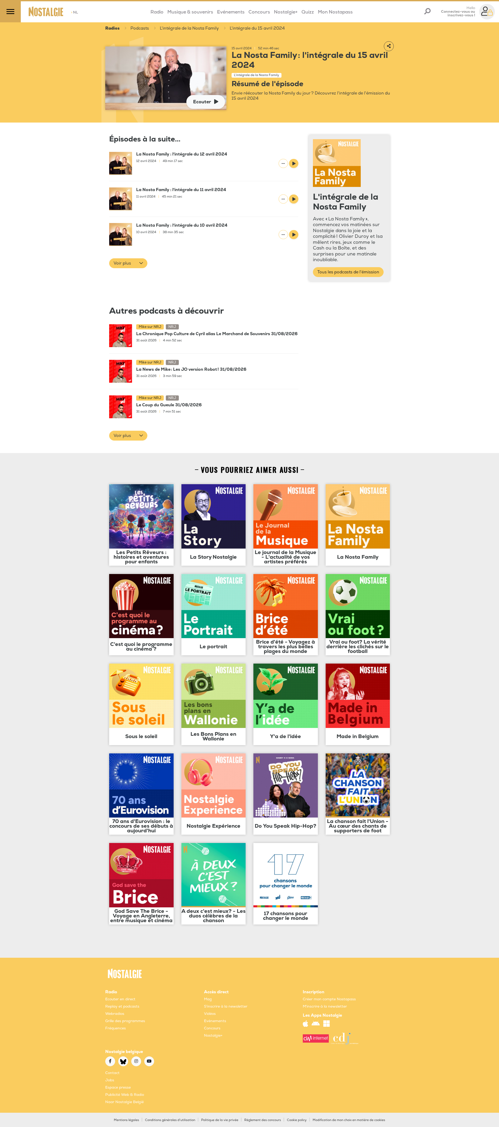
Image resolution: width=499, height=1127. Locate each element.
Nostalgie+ (286, 12)
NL (74, 12)
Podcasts (139, 28)
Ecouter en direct (120, 999)
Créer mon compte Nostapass (329, 999)
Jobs (109, 1080)
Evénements (231, 12)
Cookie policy (297, 1120)
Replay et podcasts (122, 1006)
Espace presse (118, 1087)
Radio (156, 12)
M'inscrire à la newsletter (325, 1006)
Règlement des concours (262, 1120)
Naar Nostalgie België (124, 1102)
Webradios (114, 1013)
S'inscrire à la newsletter (225, 1006)
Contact (112, 1073)
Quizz (307, 12)
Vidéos (210, 1013)
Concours (259, 12)
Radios (112, 28)
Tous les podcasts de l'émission (348, 272)
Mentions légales (126, 1120)
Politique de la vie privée (219, 1120)
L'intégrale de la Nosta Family (189, 28)
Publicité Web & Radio (124, 1094)
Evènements (215, 1021)
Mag (208, 999)
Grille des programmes (125, 1021)
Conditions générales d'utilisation (170, 1120)
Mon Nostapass (335, 12)
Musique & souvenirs (190, 12)
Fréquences (115, 1028)
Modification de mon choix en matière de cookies (349, 1120)
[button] (128, 263)
